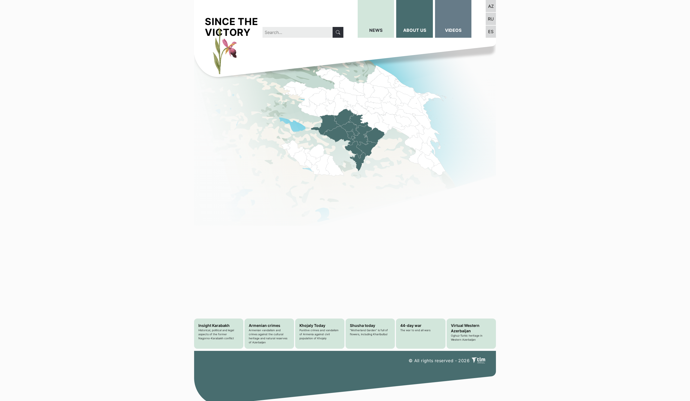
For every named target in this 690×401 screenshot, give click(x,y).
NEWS (375, 30)
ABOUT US (414, 30)
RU (491, 19)
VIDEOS (453, 30)
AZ (491, 6)
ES (491, 31)
